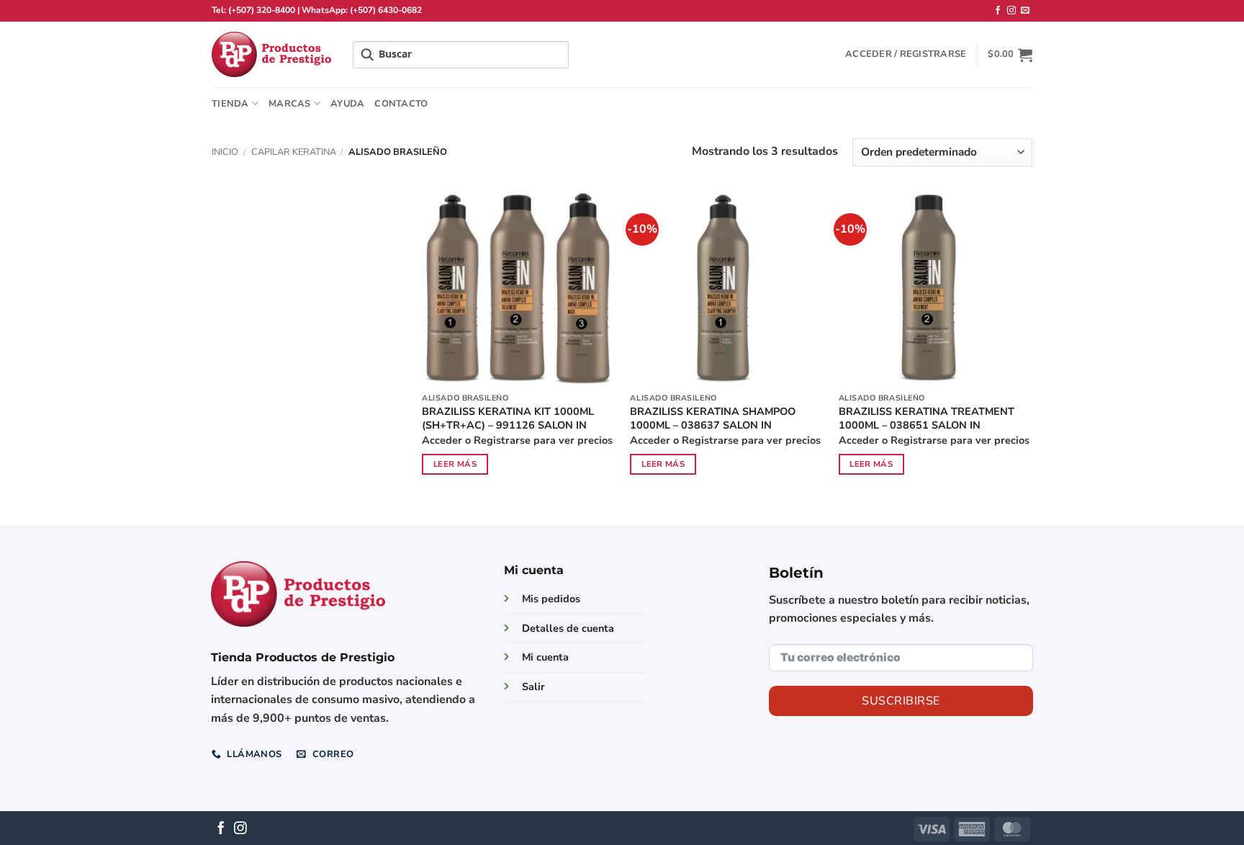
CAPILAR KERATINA (293, 152)
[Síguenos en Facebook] (997, 11)
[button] (905, 54)
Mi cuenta (545, 657)
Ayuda (347, 103)
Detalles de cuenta (568, 628)
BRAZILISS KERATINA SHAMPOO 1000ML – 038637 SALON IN (712, 418)
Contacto (401, 103)
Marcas (290, 103)
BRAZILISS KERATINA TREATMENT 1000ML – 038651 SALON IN (926, 418)
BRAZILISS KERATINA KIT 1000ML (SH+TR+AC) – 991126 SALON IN (508, 418)
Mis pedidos (551, 598)
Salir (533, 686)
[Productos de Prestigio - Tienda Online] (271, 54)
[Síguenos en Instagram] (1011, 11)
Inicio (225, 152)
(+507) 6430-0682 (386, 10)
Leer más (455, 464)
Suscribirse (900, 701)
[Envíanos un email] (1025, 11)
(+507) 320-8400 (261, 10)
